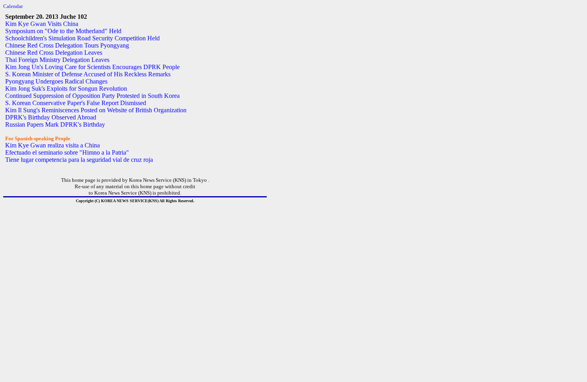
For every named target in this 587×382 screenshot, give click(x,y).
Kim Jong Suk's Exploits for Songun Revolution (66, 88)
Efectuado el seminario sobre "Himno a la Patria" (67, 152)
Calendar (13, 6)
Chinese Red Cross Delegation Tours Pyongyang (67, 45)
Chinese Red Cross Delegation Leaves (53, 52)
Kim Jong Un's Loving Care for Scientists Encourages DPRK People (92, 67)
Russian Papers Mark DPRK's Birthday (55, 124)
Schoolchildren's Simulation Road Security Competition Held (82, 38)
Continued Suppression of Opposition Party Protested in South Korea (92, 95)
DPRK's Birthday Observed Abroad (50, 117)
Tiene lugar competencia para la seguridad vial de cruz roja (79, 159)
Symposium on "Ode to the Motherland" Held (63, 31)
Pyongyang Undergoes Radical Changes (56, 81)
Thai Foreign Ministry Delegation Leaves (57, 59)
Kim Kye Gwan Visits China (41, 23)
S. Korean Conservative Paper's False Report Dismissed (75, 102)
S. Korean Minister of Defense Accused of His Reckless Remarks (88, 74)
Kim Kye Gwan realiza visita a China (52, 145)
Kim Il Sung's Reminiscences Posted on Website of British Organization (95, 110)
